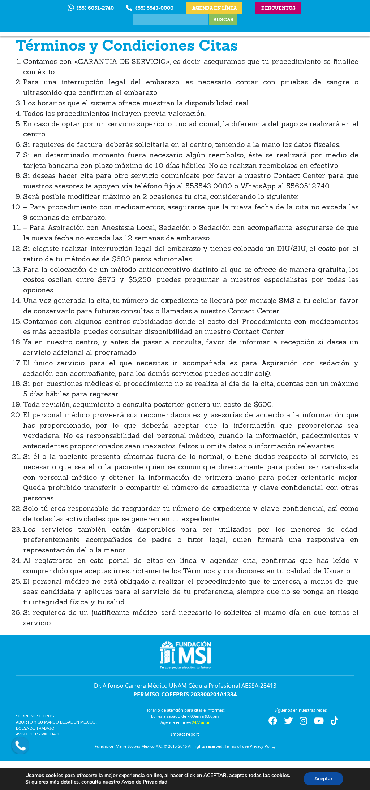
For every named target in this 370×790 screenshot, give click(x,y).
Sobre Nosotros (35, 716)
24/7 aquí (200, 722)
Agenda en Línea (214, 8)
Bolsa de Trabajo (35, 728)
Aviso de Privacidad (37, 734)
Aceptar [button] (323, 778)
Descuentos (278, 8)
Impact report (185, 734)
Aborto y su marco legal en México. (56, 722)
